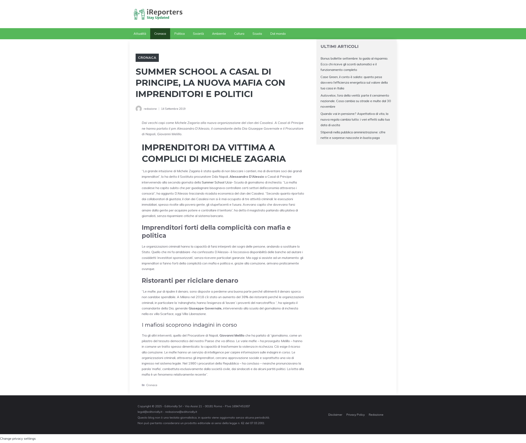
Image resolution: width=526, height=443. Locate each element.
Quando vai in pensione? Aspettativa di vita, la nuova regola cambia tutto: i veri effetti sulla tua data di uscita (355, 119)
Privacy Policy (355, 414)
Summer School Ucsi (217, 182)
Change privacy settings (18, 438)
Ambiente (219, 34)
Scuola (257, 34)
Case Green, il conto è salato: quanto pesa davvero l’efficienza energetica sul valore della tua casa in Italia (354, 82)
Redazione (376, 414)
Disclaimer (335, 414)
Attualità (140, 34)
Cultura (239, 34)
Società (198, 34)
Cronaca (160, 34)
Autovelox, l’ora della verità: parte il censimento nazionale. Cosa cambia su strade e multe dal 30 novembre (356, 100)
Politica (179, 34)
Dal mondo (278, 34)
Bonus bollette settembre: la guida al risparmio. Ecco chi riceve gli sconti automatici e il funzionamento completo (354, 64)
